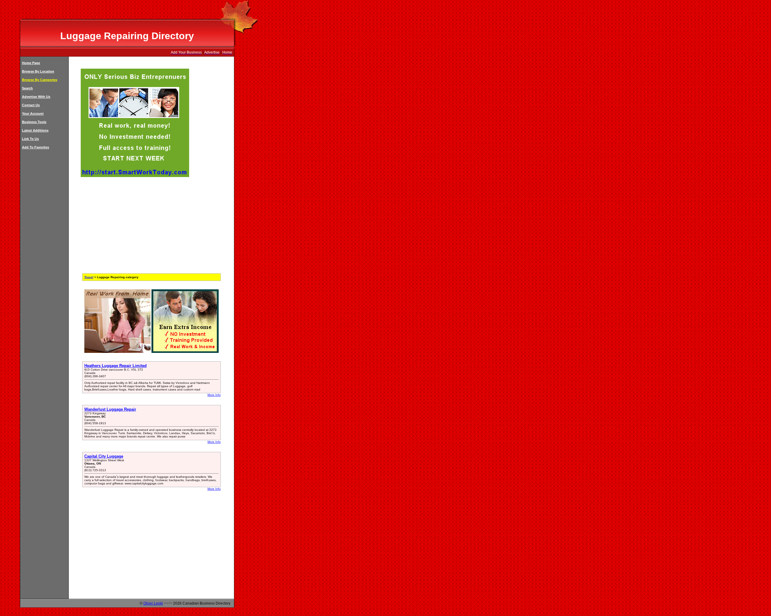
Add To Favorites (35, 147)
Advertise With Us (36, 96)
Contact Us (31, 105)
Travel (88, 277)
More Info (214, 395)
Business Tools (34, 122)
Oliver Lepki (153, 603)
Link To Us (30, 139)
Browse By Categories (39, 80)
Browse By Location (38, 71)
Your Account (33, 113)
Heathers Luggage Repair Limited (115, 365)
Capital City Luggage (103, 456)
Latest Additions (35, 130)
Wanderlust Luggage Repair (110, 409)
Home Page (31, 63)
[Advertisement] (151, 223)
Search (27, 88)
